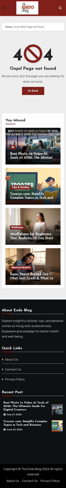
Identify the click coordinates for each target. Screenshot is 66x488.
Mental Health (21, 267)
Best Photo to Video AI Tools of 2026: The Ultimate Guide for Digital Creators (32, 157)
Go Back (33, 90)
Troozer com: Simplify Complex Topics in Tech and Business (31, 197)
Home (8, 26)
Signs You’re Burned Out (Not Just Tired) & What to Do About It (31, 278)
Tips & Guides (20, 187)
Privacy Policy (15, 379)
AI (13, 147)
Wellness (17, 227)
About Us (11, 359)
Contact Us (13, 369)
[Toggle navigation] (5, 8)
